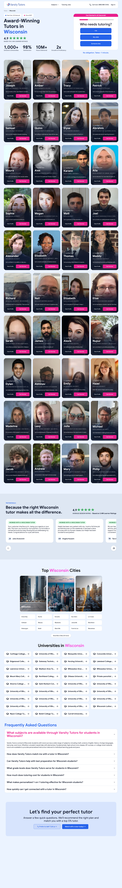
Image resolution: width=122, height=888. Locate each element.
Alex (37, 170)
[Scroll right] (113, 548)
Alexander (12, 256)
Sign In (113, 5)
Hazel (96, 383)
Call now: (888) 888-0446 (100, 5)
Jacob (9, 469)
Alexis (67, 341)
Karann (68, 171)
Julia (67, 426)
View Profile (10, 96)
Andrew (40, 468)
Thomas (69, 256)
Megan (39, 213)
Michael (98, 426)
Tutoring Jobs (66, 5)
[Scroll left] (8, 548)
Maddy (97, 256)
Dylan (9, 384)
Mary (67, 469)
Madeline (12, 426)
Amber (39, 85)
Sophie (10, 213)
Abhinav (40, 384)
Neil (37, 298)
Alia (95, 170)
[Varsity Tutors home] (16, 4)
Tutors (5, 10)
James (39, 341)
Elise (96, 298)
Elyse (67, 128)
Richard (10, 298)
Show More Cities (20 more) (61, 635)
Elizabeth (41, 255)
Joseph (10, 85)
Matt (66, 213)
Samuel (10, 128)
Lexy (38, 426)
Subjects (54, 5)
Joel (95, 213)
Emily (67, 383)
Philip (96, 469)
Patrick (97, 85)
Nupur (97, 341)
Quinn (38, 128)
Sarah (9, 341)
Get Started (22, 96)
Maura (10, 170)
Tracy (67, 85)
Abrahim (98, 128)
